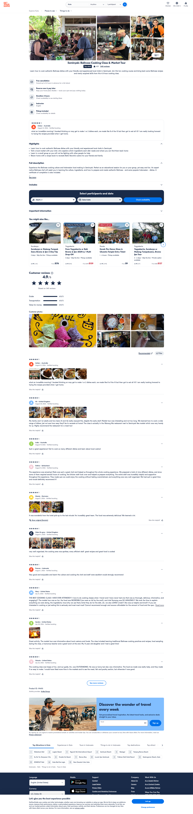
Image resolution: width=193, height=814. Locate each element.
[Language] (177, 3)
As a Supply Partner (152, 781)
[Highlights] (161, 143)
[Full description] (161, 163)
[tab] (41, 745)
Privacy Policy (96, 788)
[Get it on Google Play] (78, 782)
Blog (132, 788)
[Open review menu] (162, 364)
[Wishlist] (168, 3)
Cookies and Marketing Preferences (104, 791)
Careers (133, 784)
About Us (134, 781)
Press (133, 791)
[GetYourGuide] (7, 4)
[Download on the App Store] (78, 791)
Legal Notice (96, 784)
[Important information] (161, 211)
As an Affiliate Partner (152, 788)
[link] (45, 244)
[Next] (163, 244)
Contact (95, 781)
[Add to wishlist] (58, 225)
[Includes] (161, 184)
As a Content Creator (152, 784)
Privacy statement (35, 735)
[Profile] (186, 3)
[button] (101, 66)
